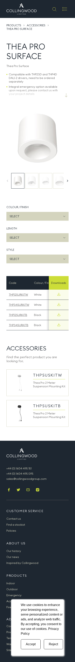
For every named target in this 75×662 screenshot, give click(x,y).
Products (13, 25)
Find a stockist (15, 524)
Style (10, 250)
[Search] (54, 9)
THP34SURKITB (18, 325)
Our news (12, 557)
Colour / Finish (17, 207)
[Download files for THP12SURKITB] (59, 314)
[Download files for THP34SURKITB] (59, 325)
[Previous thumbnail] (7, 181)
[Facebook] (8, 490)
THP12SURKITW (18, 294)
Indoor (10, 583)
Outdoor (12, 589)
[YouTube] (28, 490)
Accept (31, 644)
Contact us (13, 518)
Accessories (36, 25)
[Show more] (66, 95)
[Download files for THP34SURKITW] (59, 304)
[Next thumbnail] (67, 181)
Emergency (14, 595)
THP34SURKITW (19, 305)
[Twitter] (18, 490)
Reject (53, 644)
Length (11, 228)
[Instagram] (37, 490)
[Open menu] (65, 9)
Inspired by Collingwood (22, 563)
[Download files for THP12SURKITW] (59, 294)
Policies (11, 530)
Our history (13, 551)
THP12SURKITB (18, 315)
